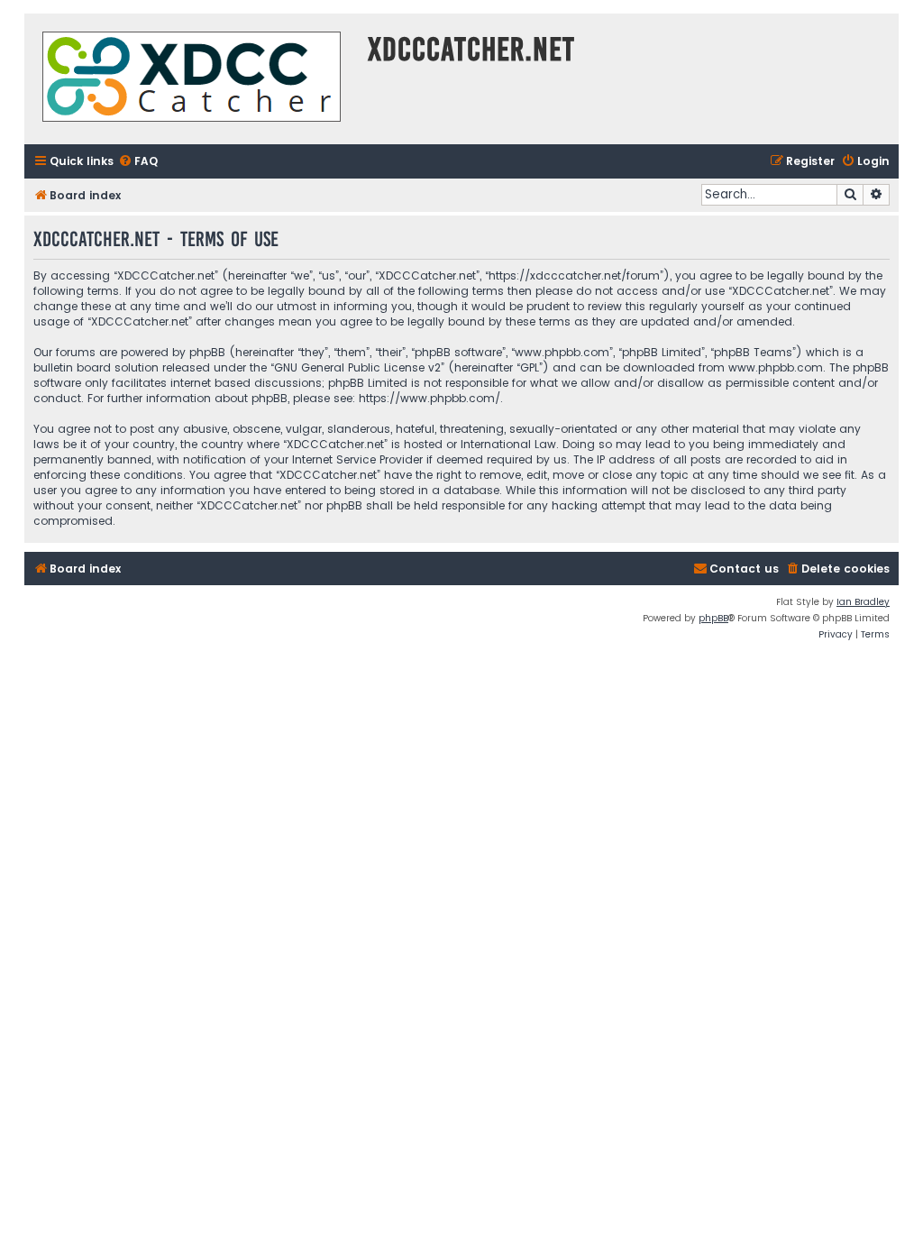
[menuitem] (138, 162)
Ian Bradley (863, 602)
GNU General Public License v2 (357, 367)
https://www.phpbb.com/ (429, 398)
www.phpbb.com (775, 367)
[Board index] (191, 79)
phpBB (713, 618)
